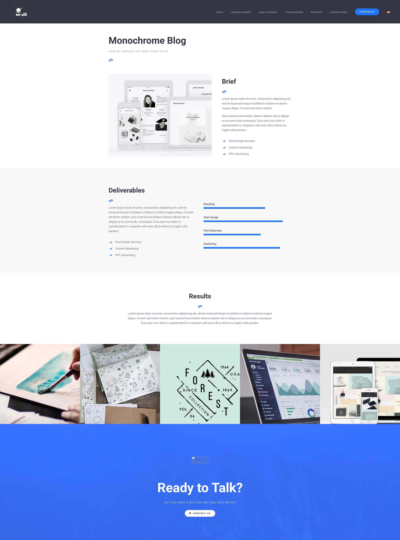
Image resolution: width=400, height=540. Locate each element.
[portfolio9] (160, 75)
